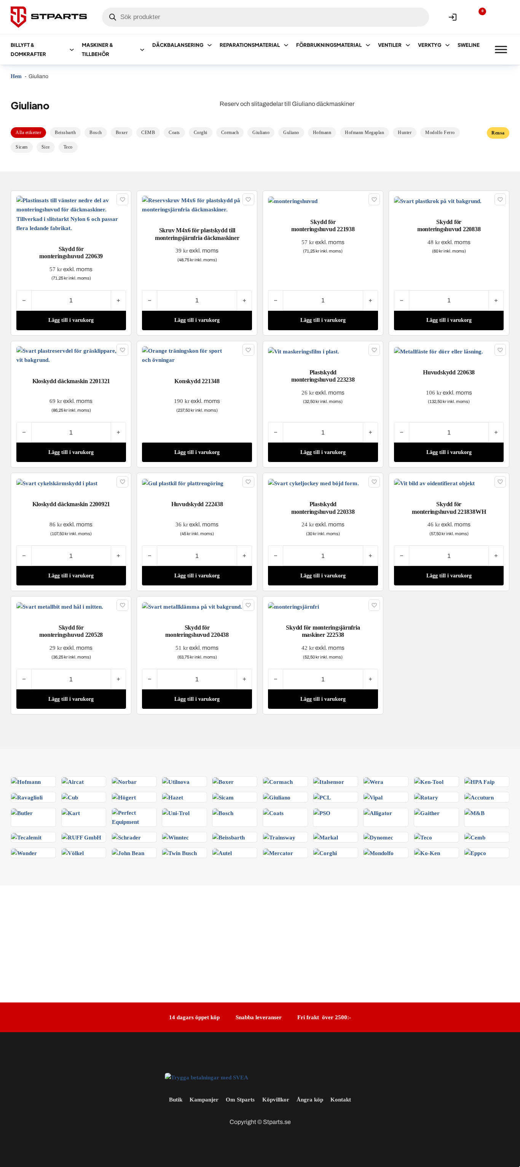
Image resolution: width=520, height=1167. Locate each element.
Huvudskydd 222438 (197, 504)
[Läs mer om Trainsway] (279, 836)
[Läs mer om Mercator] (278, 852)
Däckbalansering (177, 45)
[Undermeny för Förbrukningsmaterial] (367, 45)
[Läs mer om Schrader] (126, 836)
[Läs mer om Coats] (273, 812)
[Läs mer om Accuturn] (479, 796)
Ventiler (390, 45)
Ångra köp (310, 1099)
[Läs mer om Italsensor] (328, 781)
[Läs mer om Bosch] (222, 812)
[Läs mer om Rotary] (426, 796)
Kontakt (340, 1099)
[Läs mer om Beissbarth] (228, 836)
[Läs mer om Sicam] (223, 796)
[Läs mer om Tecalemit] (26, 836)
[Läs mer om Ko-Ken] (427, 852)
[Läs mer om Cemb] (474, 836)
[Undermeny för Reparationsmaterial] (286, 45)
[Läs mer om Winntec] (175, 836)
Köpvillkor (275, 1099)
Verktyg (429, 45)
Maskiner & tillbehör (97, 49)
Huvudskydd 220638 (449, 372)
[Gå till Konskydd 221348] (197, 355)
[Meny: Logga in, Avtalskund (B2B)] (452, 17)
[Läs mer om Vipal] (373, 796)
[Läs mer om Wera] (373, 781)
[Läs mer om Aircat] (73, 781)
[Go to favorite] (476, 17)
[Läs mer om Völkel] (73, 852)
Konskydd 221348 (196, 381)
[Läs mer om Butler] (22, 812)
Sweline (469, 45)
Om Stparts (240, 1099)
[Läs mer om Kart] (71, 812)
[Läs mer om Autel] (222, 852)
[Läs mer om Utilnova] (176, 781)
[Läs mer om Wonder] (24, 852)
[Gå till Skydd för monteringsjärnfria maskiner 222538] (293, 606)
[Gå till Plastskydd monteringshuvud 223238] (303, 350)
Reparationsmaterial (250, 45)
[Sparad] (122, 199)
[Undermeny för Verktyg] (447, 45)
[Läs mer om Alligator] (378, 812)
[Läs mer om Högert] (124, 796)
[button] (71, 320)
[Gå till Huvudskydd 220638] (438, 350)
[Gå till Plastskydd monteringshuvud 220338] (313, 483)
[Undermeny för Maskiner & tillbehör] (142, 49)
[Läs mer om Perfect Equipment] (134, 816)
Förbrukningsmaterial (329, 45)
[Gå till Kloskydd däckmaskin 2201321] (71, 355)
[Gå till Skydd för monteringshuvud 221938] (292, 200)
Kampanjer (204, 1099)
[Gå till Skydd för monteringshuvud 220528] (59, 606)
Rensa (498, 133)
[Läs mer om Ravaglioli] (27, 796)
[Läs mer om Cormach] (278, 781)
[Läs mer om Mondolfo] (379, 852)
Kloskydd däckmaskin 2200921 (71, 504)
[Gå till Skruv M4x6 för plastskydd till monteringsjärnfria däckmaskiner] (197, 204)
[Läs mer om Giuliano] (276, 796)
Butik (175, 1099)
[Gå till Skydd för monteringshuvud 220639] (71, 213)
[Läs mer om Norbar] (124, 781)
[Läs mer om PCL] (322, 796)
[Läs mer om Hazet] (172, 796)
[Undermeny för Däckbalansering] (209, 45)
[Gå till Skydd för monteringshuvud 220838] (438, 200)
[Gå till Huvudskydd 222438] (182, 483)
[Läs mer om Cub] (70, 796)
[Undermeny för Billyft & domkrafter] (71, 49)
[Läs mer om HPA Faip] (479, 781)
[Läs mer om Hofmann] (26, 781)
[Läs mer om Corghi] (325, 852)
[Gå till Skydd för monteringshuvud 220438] (192, 606)
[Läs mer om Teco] (423, 836)
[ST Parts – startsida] (49, 17)
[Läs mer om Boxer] (223, 781)
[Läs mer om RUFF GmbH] (81, 836)
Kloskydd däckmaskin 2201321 (71, 381)
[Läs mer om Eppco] (475, 852)
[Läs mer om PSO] (321, 812)
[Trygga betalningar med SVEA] (206, 1077)
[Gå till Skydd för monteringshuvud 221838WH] (434, 483)
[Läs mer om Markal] (325, 836)
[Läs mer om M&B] (474, 812)
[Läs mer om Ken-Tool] (428, 781)
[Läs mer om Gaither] (427, 812)
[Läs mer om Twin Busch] (179, 852)
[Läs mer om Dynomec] (378, 836)
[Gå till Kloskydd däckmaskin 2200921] (56, 483)
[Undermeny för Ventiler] (407, 45)
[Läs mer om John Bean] (128, 852)
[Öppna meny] (501, 49)
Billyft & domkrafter (28, 49)
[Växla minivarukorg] (501, 17)
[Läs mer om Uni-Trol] (176, 812)
